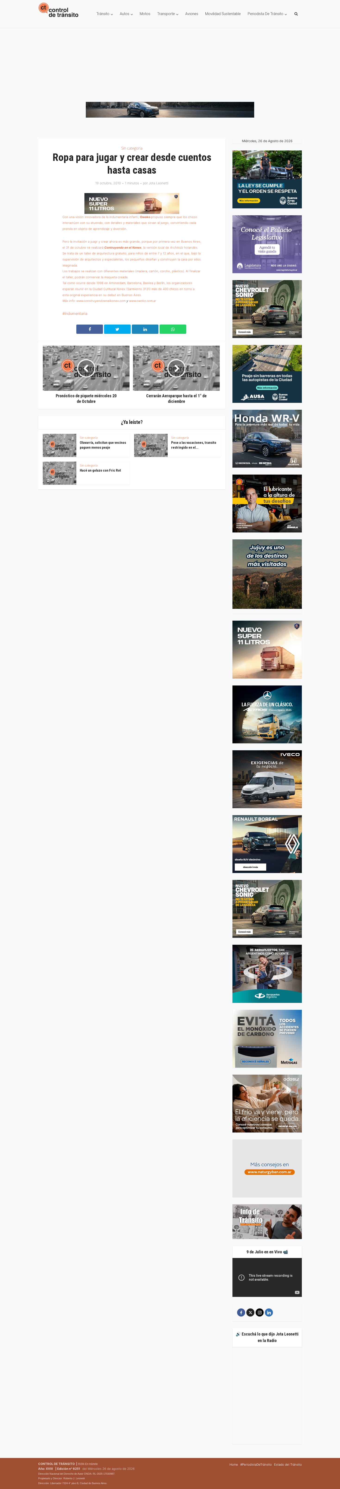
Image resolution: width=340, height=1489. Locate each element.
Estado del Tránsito (288, 1464)
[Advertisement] (170, 62)
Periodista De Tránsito (265, 14)
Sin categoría (131, 148)
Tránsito (102, 14)
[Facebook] (241, 1312)
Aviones (191, 14)
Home (233, 1464)
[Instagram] (260, 1312)
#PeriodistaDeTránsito (256, 1464)
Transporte (166, 14)
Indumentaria (76, 313)
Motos (145, 14)
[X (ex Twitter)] (250, 1312)
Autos (124, 14)
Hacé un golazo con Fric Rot (100, 470)
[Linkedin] (269, 1312)
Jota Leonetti (158, 183)
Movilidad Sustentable (223, 14)
